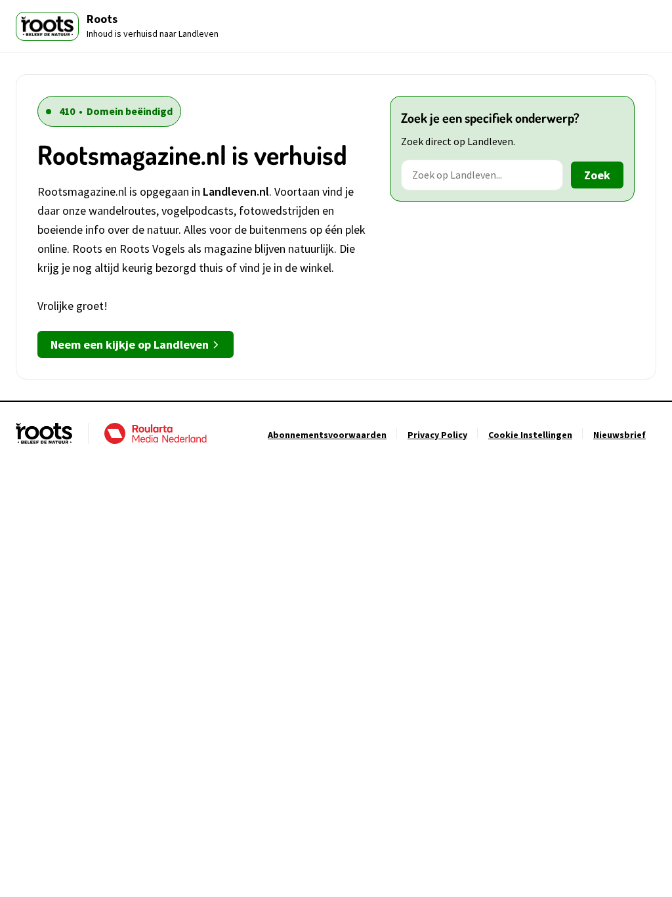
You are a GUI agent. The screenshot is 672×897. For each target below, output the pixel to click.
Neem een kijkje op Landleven (130, 344)
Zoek (597, 175)
